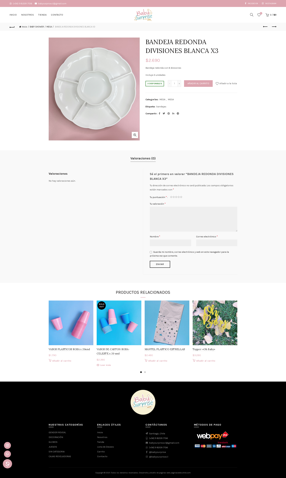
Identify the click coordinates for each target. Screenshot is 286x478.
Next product (274, 26)
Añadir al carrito (198, 83)
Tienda (42, 14)
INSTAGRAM (270, 3)
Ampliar (135, 135)
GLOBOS (53, 442)
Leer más (105, 365)
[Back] (12, 26)
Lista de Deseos (105, 446)
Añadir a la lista (228, 83)
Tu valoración (158, 203)
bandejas (161, 106)
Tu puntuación (158, 197)
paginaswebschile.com (181, 473)
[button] (7, 463)
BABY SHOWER (37, 26)
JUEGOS (53, 446)
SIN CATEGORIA (57, 451)
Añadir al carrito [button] (61, 360)
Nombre (155, 236)
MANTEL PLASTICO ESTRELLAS (165, 349)
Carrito (101, 451)
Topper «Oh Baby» (204, 349)
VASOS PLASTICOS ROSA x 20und (69, 349)
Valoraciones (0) (143, 158)
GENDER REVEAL (57, 432)
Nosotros (27, 14)
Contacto (57, 14)
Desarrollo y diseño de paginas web (154, 473)
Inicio (13, 14)
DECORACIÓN (56, 437)
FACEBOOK (252, 3)
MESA (49, 26)
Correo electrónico (207, 236)
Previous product (266, 26)
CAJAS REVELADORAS (60, 456)
